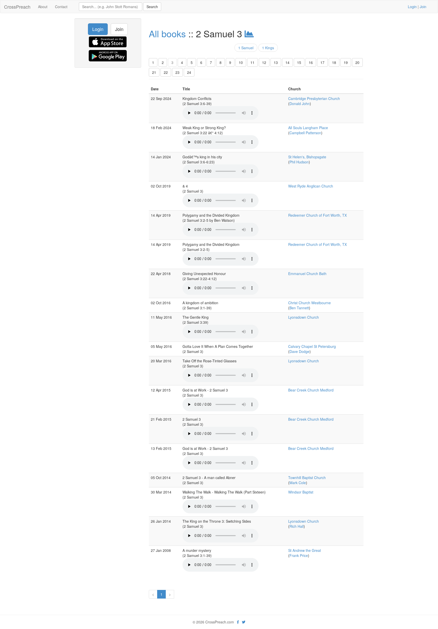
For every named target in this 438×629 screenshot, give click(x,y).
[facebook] (238, 621)
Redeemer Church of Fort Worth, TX (317, 215)
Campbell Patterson (305, 132)
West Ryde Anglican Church (310, 186)
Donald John (299, 103)
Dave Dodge (299, 351)
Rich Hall (296, 526)
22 (166, 72)
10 (241, 62)
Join (423, 6)
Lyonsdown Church (303, 317)
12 (264, 62)
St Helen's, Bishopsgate (307, 156)
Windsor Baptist (300, 492)
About (42, 6)
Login (412, 6)
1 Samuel (245, 47)
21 (154, 72)
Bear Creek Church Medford (311, 390)
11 (252, 62)
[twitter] (243, 621)
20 (357, 62)
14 (287, 62)
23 (177, 72)
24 (189, 72)
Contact (61, 6)
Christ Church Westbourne (309, 302)
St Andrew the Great (304, 550)
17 (322, 62)
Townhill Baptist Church (307, 477)
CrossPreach (17, 6)
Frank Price (298, 555)
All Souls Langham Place (308, 127)
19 (346, 62)
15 (299, 62)
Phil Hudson (299, 161)
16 (311, 62)
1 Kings (268, 47)
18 (334, 62)
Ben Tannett (299, 307)
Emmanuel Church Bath (307, 273)
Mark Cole (297, 482)
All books (167, 33)
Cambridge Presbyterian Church (314, 98)
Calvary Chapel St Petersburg (312, 346)
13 (276, 62)
